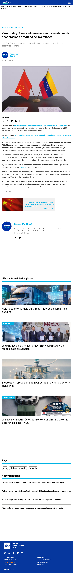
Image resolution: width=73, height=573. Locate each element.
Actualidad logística (12, 27)
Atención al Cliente (10, 564)
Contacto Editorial (10, 559)
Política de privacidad (44, 559)
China (23, 167)
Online (15, 543)
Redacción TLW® (14, 55)
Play (14, 548)
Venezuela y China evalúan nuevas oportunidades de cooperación (41, 125)
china (5, 468)
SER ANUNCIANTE (9, 562)
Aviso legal (41, 564)
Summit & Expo (18, 545)
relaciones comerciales (18, 468)
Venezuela (33, 468)
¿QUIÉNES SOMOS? (42, 562)
